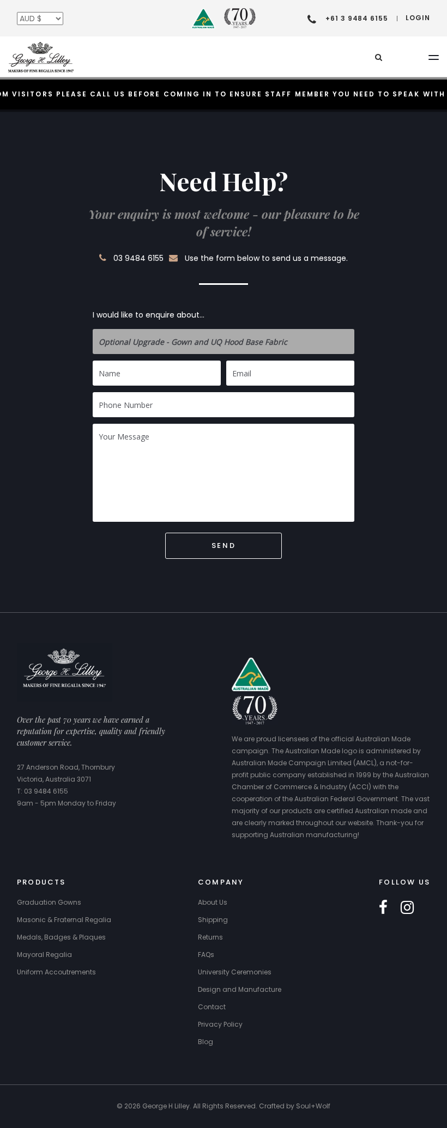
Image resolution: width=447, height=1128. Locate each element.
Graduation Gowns (49, 902)
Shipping (213, 919)
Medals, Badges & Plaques (61, 937)
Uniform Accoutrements (56, 972)
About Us (212, 902)
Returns (210, 937)
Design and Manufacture (239, 989)
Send (223, 545)
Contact (212, 1006)
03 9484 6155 (138, 258)
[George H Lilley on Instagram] (407, 908)
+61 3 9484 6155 (356, 18)
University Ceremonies (234, 972)
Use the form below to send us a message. (266, 258)
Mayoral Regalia (44, 954)
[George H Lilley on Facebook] (383, 908)
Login (418, 17)
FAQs (206, 954)
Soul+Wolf (313, 1106)
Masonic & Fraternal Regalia (64, 919)
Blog (205, 1041)
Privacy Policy (220, 1024)
